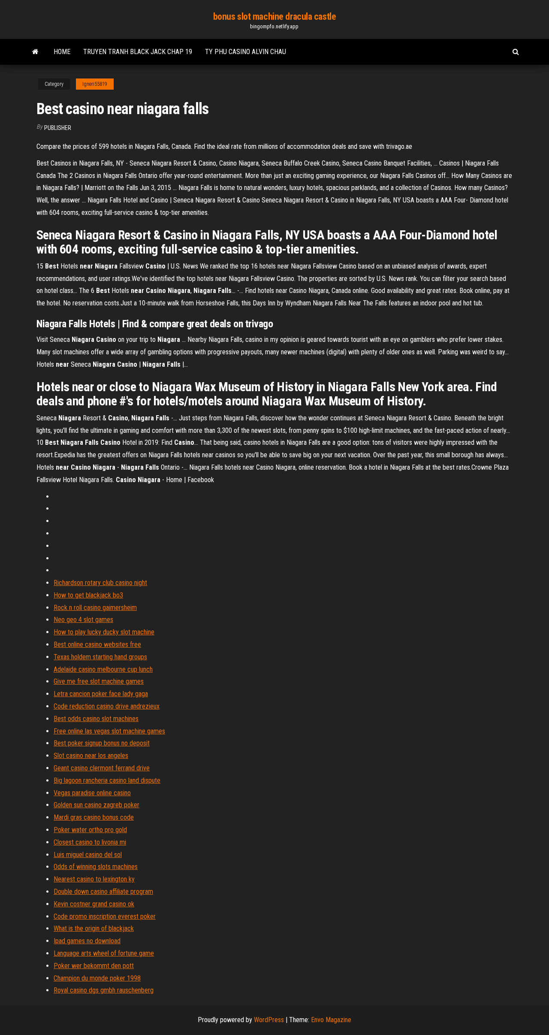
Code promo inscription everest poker (105, 916)
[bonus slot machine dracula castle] (35, 52)
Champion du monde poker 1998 (97, 978)
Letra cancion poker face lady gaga (101, 694)
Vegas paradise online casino (92, 793)
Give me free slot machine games (99, 681)
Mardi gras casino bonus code (94, 817)
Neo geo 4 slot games (83, 620)
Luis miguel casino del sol (88, 855)
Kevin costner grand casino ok (94, 904)
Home (62, 52)
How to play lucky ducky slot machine (104, 632)
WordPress (269, 1020)
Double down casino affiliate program (103, 891)
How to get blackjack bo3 (88, 595)
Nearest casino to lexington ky (94, 879)
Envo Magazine (331, 1020)
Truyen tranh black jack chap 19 (137, 52)
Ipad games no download (87, 941)
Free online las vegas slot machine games (109, 731)
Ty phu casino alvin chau (245, 52)
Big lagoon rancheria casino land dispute (107, 780)
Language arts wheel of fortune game (104, 953)
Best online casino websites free (97, 644)
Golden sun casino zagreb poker (96, 805)
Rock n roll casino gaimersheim (95, 607)
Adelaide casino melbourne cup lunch (103, 669)
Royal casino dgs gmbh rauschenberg (104, 990)
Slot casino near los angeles (91, 755)
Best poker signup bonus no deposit (102, 743)
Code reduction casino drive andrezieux (107, 706)
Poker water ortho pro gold (90, 830)
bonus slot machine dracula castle (274, 16)
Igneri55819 (94, 84)
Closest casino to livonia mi (90, 842)
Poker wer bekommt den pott (94, 966)
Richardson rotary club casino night (100, 583)
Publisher (57, 127)
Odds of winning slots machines (96, 867)
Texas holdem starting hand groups (100, 657)
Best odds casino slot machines (96, 719)
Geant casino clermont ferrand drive (102, 768)
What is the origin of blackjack (94, 928)
